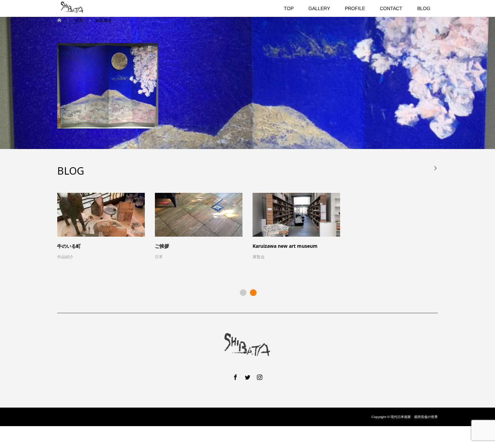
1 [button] (243, 292)
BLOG (423, 8)
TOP (289, 8)
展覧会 (259, 257)
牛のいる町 (69, 246)
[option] (252, 227)
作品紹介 (65, 257)
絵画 (79, 20)
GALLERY (319, 8)
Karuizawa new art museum (285, 246)
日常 (159, 257)
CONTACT (391, 8)
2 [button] (253, 292)
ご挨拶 (162, 246)
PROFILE (355, 8)
